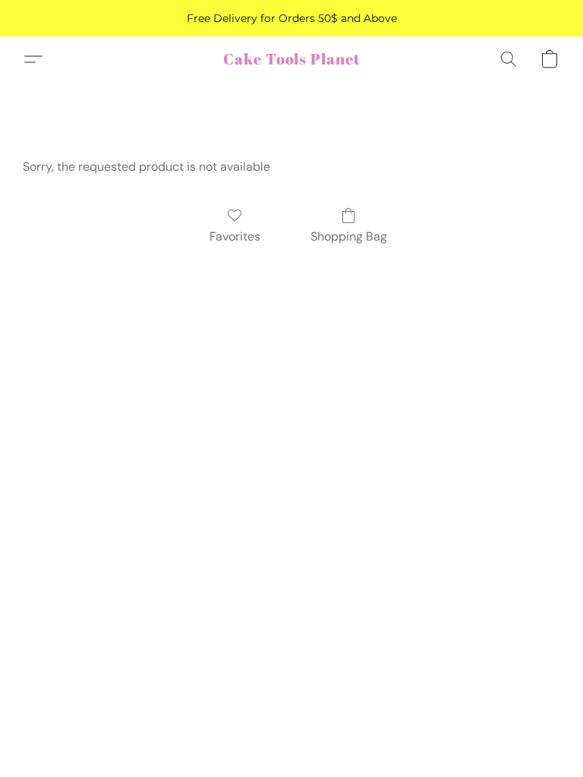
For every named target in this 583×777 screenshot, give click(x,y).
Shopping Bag (348, 236)
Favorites (235, 236)
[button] (292, 59)
